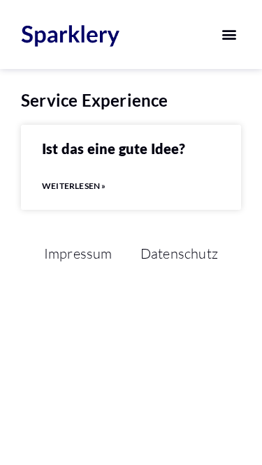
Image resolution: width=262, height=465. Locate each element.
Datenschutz (179, 253)
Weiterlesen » (74, 186)
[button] (229, 34)
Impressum (78, 253)
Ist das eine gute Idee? (114, 148)
